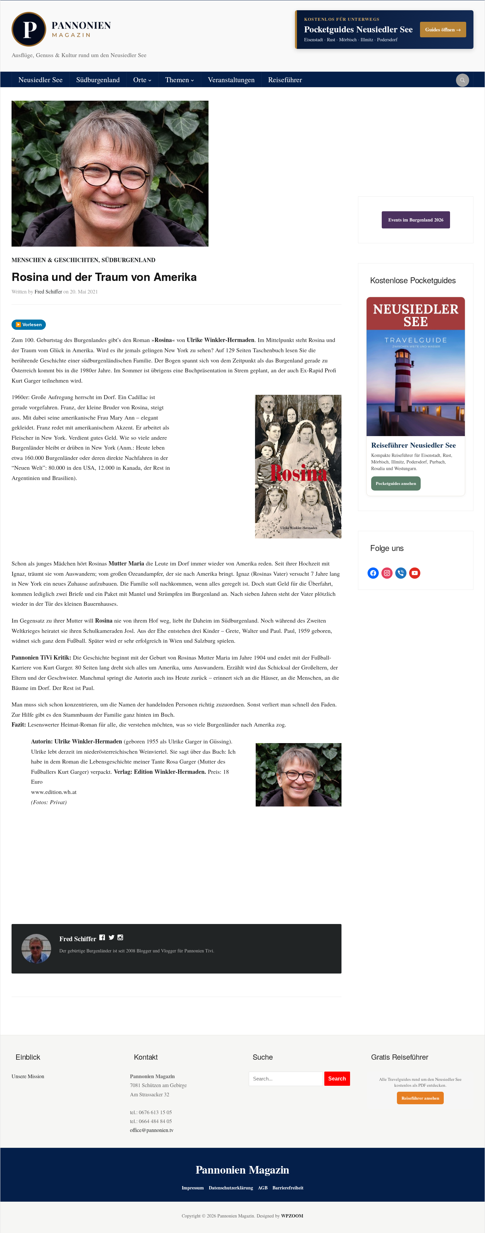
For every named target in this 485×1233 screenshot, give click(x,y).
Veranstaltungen (231, 79)
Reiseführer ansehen (420, 1098)
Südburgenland (98, 79)
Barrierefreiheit (288, 1187)
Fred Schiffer (48, 291)
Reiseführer (285, 79)
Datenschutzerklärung (231, 1187)
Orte (139, 79)
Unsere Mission (28, 1076)
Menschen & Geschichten (55, 260)
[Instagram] (120, 939)
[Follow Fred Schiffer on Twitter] (112, 939)
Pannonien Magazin (243, 1169)
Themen (177, 79)
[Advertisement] (176, 866)
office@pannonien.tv (152, 1129)
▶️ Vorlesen (29, 324)
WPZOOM (292, 1215)
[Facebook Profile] (102, 939)
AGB (263, 1187)
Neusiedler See (40, 79)
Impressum (193, 1187)
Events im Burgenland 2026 (415, 219)
